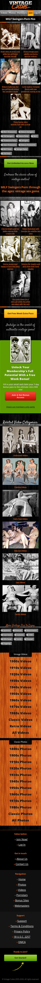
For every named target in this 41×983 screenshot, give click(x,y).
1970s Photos (20, 801)
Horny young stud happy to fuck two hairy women (10, 266)
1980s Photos (20, 807)
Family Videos (20, 614)
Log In (37, 13)
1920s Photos (20, 768)
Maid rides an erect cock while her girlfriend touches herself (10, 54)
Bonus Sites (22, 900)
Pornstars (22, 13)
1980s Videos (20, 713)
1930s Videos (20, 680)
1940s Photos (20, 781)
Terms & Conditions (22, 926)
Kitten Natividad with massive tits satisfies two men (31, 231)
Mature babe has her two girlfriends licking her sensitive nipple (10, 89)
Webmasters (22, 905)
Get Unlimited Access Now (20, 163)
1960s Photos (20, 794)
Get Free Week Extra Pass (21, 313)
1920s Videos (20, 674)
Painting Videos (20, 487)
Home (22, 879)
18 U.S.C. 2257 (22, 936)
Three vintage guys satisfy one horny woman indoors (30, 54)
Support (22, 921)
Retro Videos (20, 726)
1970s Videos (20, 706)
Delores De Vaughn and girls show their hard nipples (30, 266)
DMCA (22, 942)
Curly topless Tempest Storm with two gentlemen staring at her (30, 89)
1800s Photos (20, 749)
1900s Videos (20, 661)
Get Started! (20, 958)
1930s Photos (20, 775)
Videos (22, 890)
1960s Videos (20, 700)
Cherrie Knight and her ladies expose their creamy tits (10, 231)
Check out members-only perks (20, 407)
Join (31, 13)
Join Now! (22, 839)
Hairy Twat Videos (20, 519)
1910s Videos (20, 667)
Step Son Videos (20, 550)
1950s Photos (20, 788)
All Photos (20, 820)
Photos (12, 13)
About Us (22, 859)
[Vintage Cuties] (20, 8)
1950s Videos (20, 693)
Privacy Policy (22, 931)
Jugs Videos (20, 582)
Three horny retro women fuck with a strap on (20, 124)
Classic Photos (20, 814)
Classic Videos (20, 719)
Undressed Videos (20, 455)
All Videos (20, 732)
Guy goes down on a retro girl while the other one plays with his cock (20, 301)
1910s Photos (20, 762)
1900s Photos (20, 755)
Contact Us (22, 864)
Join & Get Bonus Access (20, 396)
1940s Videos (20, 687)
